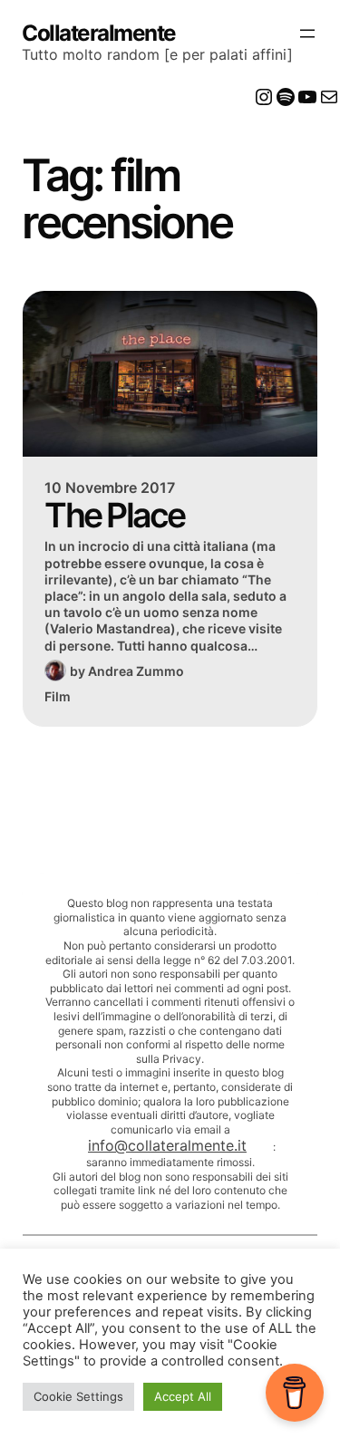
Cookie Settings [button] (78, 1396)
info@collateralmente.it (167, 1145)
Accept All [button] (182, 1396)
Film (57, 696)
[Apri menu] (307, 33)
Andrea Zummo (136, 671)
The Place (114, 515)
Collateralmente (99, 33)
